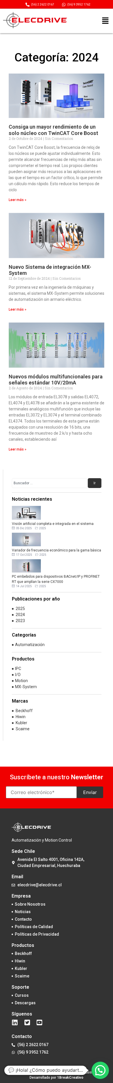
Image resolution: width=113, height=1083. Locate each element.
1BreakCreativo (70, 1078)
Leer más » (17, 200)
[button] (105, 21)
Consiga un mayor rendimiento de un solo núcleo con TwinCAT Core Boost (53, 130)
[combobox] (50, 483)
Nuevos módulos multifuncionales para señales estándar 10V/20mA (56, 379)
